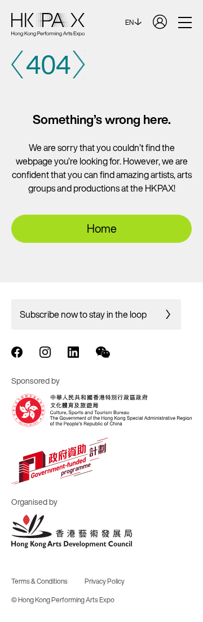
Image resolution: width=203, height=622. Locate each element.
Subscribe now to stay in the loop (83, 314)
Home (102, 228)
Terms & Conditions (39, 581)
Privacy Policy (105, 581)
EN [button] (130, 22)
